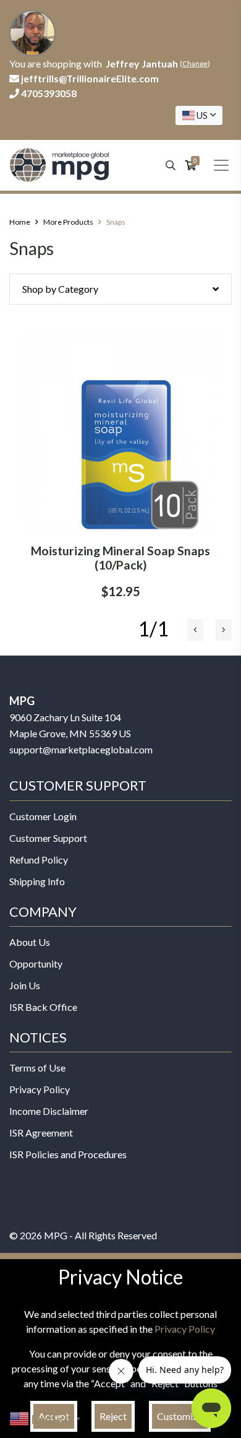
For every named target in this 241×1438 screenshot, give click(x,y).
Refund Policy (38, 859)
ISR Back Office (43, 1007)
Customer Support (48, 838)
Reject (113, 1416)
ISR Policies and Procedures (68, 1154)
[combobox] (198, 115)
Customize (180, 1416)
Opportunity (35, 963)
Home (19, 222)
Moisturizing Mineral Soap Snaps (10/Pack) (120, 558)
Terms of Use (37, 1067)
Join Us (24, 985)
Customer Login (43, 816)
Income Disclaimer (48, 1111)
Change (195, 63)
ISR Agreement (41, 1132)
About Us (29, 942)
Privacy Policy (39, 1089)
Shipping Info (37, 881)
